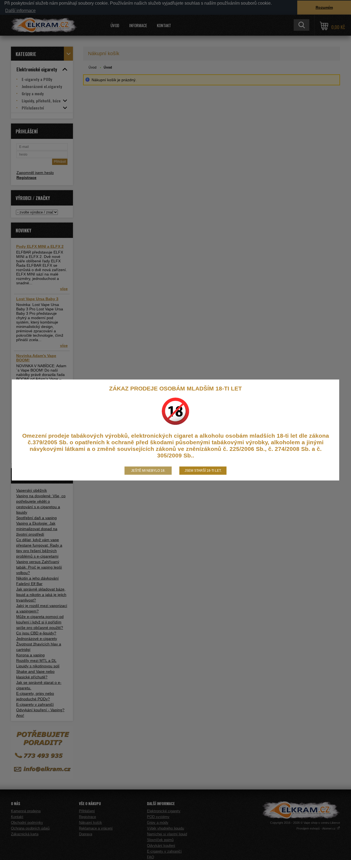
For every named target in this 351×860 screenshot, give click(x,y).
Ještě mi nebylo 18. (148, 471)
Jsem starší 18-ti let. (203, 471)
